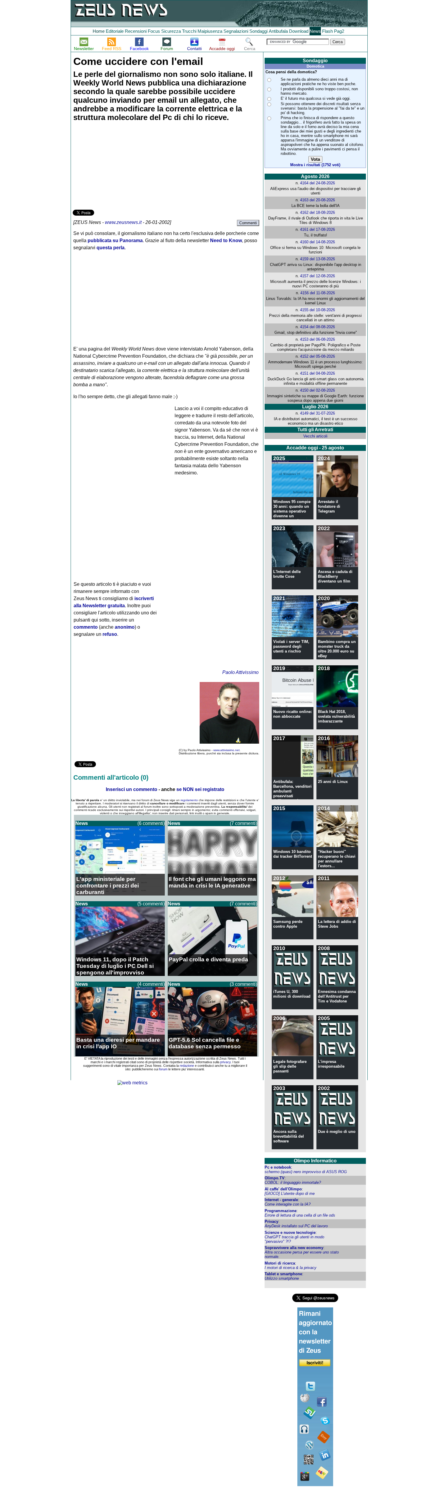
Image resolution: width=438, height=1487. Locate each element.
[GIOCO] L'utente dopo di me (290, 1193)
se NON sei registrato (200, 789)
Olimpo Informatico (315, 1160)
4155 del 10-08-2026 (317, 310)
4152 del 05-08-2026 (317, 356)
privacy (225, 1062)
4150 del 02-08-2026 (317, 390)
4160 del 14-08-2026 (317, 242)
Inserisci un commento (131, 789)
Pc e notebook (278, 1167)
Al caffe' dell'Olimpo (283, 1189)
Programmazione (280, 1211)
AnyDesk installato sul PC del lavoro (296, 1226)
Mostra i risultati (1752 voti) (315, 165)
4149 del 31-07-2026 (317, 413)
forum (163, 1069)
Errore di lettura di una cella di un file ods (300, 1215)
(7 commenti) (243, 823)
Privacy (271, 1221)
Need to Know (226, 240)
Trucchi (189, 31)
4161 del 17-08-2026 (317, 229)
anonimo (125, 627)
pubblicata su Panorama (115, 240)
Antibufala (278, 31)
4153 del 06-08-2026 (317, 339)
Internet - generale (281, 1200)
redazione (187, 1065)
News (315, 31)
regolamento (189, 800)
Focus (154, 31)
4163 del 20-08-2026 (317, 200)
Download (298, 31)
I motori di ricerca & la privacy (290, 1267)
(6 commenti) (151, 823)
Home (99, 31)
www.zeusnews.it (123, 222)
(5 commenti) (151, 903)
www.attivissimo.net (226, 750)
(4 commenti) (151, 984)
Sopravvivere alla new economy (294, 1247)
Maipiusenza (210, 31)
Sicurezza (171, 31)
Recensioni (136, 31)
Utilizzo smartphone (282, 1278)
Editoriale (115, 31)
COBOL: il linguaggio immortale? (293, 1182)
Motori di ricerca (280, 1263)
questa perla (111, 247)
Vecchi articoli (315, 436)
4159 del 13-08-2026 (317, 259)
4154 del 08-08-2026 (317, 327)
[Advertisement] (117, 166)
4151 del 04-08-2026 (317, 373)
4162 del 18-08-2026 (317, 212)
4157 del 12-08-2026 (317, 276)
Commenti (248, 223)
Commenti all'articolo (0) (110, 777)
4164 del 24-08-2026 (317, 183)
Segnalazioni (235, 31)
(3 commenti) (243, 984)
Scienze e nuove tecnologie (290, 1232)
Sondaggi (258, 31)
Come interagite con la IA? (287, 1204)
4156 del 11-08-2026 (317, 293)
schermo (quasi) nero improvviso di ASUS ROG (306, 1172)
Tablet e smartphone (283, 1274)
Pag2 (339, 31)
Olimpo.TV (275, 1178)
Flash (327, 31)
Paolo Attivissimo (240, 672)
